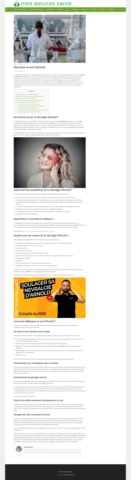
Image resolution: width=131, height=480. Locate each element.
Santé (15, 9)
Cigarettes (76, 9)
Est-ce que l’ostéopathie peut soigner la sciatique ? (39, 231)
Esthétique (22, 9)
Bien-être (60, 9)
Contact (61, 472)
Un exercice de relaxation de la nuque (28, 104)
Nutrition (93, 9)
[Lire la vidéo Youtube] (50, 297)
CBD (68, 9)
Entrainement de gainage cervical (27, 108)
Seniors (102, 9)
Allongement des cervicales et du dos (28, 112)
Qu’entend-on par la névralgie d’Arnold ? (26, 94)
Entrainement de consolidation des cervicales (31, 106)
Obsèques (111, 9)
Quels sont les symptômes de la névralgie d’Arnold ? (30, 96)
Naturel (84, 9)
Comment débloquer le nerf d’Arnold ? (26, 102)
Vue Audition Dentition (36, 9)
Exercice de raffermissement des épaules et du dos (32, 110)
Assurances (50, 9)
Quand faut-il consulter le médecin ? (25, 98)
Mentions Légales (67, 472)
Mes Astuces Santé (70, 475)
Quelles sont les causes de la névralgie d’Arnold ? (29, 100)
